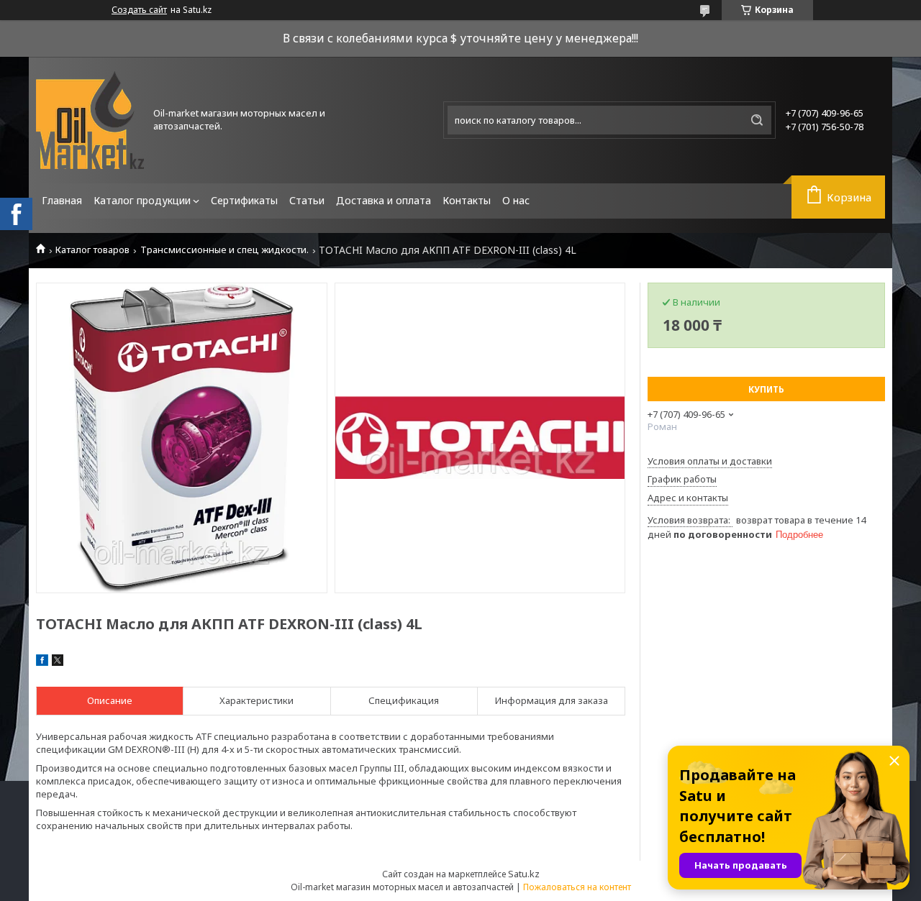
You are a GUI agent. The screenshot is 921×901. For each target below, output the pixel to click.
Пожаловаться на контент (577, 887)
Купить (766, 389)
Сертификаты (244, 200)
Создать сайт (139, 10)
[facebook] (42, 662)
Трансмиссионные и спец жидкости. (224, 250)
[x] (57, 662)
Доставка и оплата (383, 200)
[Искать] (757, 120)
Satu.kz (524, 873)
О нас (516, 200)
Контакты (467, 200)
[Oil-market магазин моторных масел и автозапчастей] (90, 120)
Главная (62, 200)
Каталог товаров (92, 250)
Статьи (307, 200)
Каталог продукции (142, 200)
